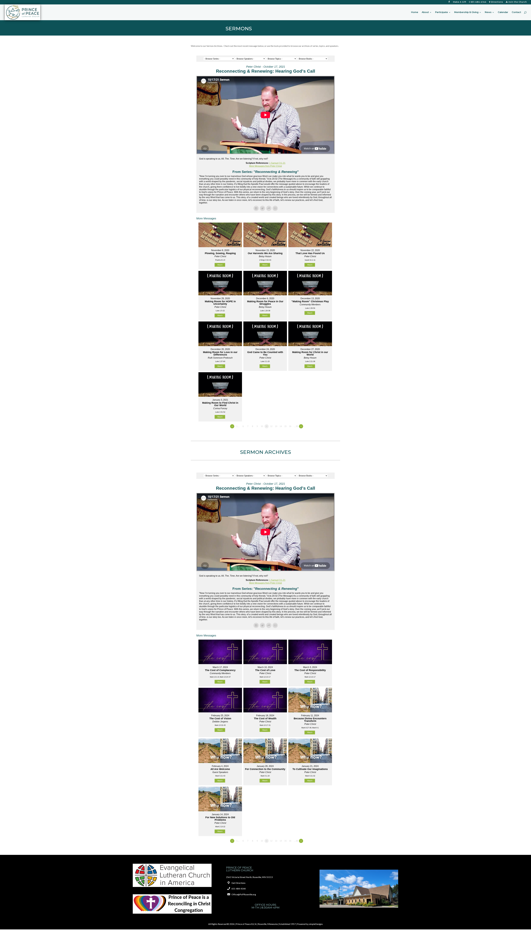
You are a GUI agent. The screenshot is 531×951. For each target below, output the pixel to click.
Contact (516, 12)
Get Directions (238, 883)
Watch (219, 265)
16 (290, 426)
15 (285, 426)
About (425, 12)
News (488, 12)
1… (238, 426)
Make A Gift (459, 2)
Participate (441, 12)
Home (414, 12)
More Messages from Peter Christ (265, 166)
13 (276, 426)
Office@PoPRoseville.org (243, 894)
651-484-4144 (478, 2)
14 (281, 426)
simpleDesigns (316, 924)
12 (271, 426)
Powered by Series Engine (324, 434)
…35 (296, 426)
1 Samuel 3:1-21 (277, 163)
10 (262, 426)
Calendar (503, 12)
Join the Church (517, 2)
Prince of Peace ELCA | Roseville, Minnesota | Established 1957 (266, 924)
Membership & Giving (466, 12)
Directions (496, 2)
